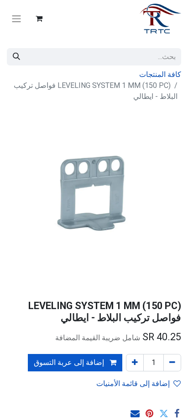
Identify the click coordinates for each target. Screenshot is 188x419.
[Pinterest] (149, 413)
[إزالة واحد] (172, 362)
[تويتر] (163, 413)
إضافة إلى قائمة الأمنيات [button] (133, 383)
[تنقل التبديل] (16, 18)
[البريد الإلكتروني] (135, 413)
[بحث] (16, 56)
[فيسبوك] (176, 413)
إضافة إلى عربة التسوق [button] (70, 362)
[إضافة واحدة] (135, 362)
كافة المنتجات (160, 74)
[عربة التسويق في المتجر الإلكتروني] (39, 18)
